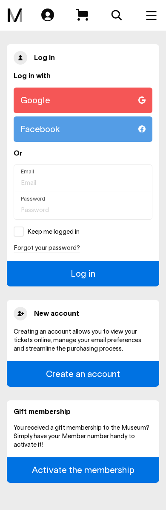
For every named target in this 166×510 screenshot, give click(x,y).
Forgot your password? (47, 247)
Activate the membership (83, 470)
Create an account (83, 374)
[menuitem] (15, 15)
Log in (83, 273)
